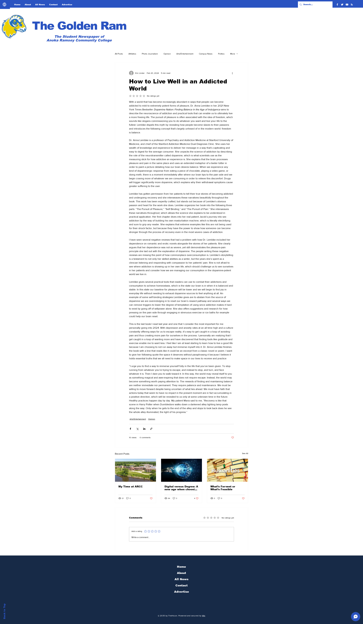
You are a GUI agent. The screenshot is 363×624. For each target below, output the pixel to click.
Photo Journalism (150, 53)
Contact (181, 585)
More (232, 53)
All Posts (119, 53)
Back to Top (4, 611)
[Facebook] (337, 4)
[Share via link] (151, 428)
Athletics (132, 53)
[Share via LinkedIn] (144, 428)
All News (181, 579)
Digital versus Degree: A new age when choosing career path (181, 488)
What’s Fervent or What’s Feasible (222, 488)
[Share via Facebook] (130, 428)
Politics (221, 53)
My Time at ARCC (130, 486)
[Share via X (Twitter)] (137, 428)
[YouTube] (347, 4)
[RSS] (351, 4)
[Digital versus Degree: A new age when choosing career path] (181, 470)
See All (245, 453)
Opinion (167, 53)
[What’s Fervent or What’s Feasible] (227, 470)
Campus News (205, 53)
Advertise (181, 591)
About (181, 572)
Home (181, 566)
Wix (203, 615)
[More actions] (232, 73)
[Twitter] (342, 4)
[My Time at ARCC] (135, 470)
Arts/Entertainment (184, 53)
